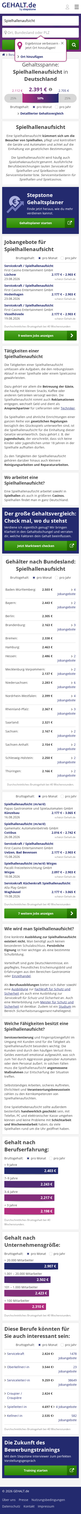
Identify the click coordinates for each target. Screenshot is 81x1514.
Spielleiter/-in (17, 1407)
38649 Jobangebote (68, 1382)
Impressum (46, 1506)
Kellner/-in (14, 1416)
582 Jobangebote (68, 1418)
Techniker (68, 408)
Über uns (9, 1500)
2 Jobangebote (66, 605)
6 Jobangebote (66, 684)
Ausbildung (19, 989)
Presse (23, 1500)
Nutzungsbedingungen (48, 1500)
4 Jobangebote (66, 591)
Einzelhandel (21, 976)
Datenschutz (11, 1506)
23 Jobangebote (68, 1369)
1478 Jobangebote (68, 1356)
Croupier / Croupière (14, 1395)
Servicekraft (15, 1354)
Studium (65, 1006)
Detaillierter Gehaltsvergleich (42, 113)
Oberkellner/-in (18, 1367)
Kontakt (29, 1506)
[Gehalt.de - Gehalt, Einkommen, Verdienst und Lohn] (19, 7)
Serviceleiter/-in (18, 1380)
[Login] (68, 7)
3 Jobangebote (66, 627)
